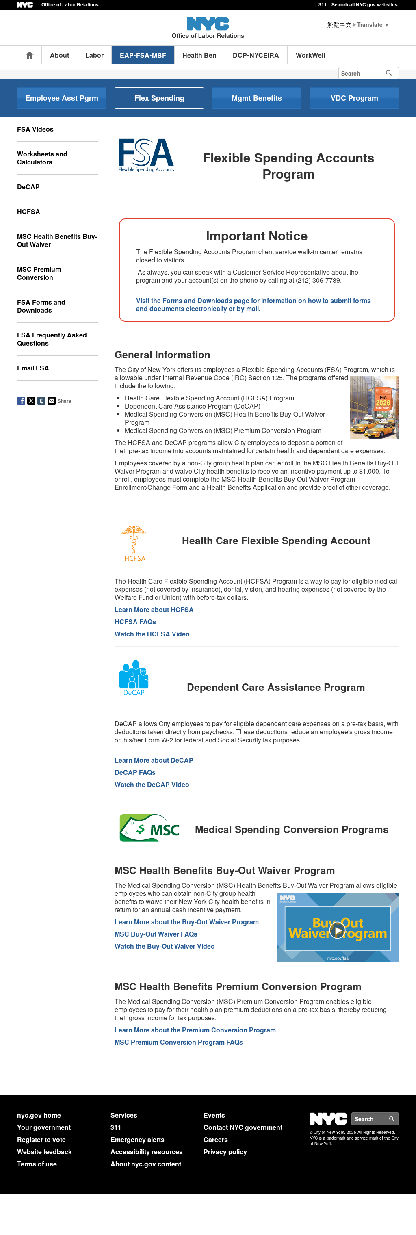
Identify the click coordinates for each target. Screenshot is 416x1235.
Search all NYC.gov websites (365, 4)
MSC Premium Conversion (39, 273)
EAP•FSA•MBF (143, 55)
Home (30, 55)
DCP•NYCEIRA (256, 55)
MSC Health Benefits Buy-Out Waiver (57, 240)
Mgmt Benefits (257, 98)
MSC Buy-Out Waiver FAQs (156, 934)
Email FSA (33, 367)
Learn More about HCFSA (154, 609)
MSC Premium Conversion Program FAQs (179, 1042)
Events (214, 1115)
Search (398, 1119)
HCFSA (28, 211)
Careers (216, 1139)
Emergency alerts (137, 1139)
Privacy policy (225, 1151)
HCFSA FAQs (135, 621)
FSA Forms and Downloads (41, 306)
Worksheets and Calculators (42, 158)
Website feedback (44, 1151)
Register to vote (41, 1139)
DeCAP (28, 186)
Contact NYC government (243, 1127)
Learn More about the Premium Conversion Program (195, 1029)
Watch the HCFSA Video (152, 633)
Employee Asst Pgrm (61, 98)
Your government (44, 1127)
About (59, 55)
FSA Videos (35, 129)
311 (322, 4)
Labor (94, 55)
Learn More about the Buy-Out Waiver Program (187, 921)
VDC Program (354, 98)
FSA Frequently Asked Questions (52, 339)
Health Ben (199, 55)
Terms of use (37, 1163)
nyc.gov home (39, 1115)
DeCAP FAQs (135, 772)
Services (123, 1115)
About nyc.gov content (145, 1163)
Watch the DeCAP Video (152, 784)
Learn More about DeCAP (154, 760)
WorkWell (310, 55)
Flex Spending (159, 98)
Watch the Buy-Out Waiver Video (165, 946)
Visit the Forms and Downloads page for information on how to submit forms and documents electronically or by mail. (253, 304)
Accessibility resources (146, 1151)
